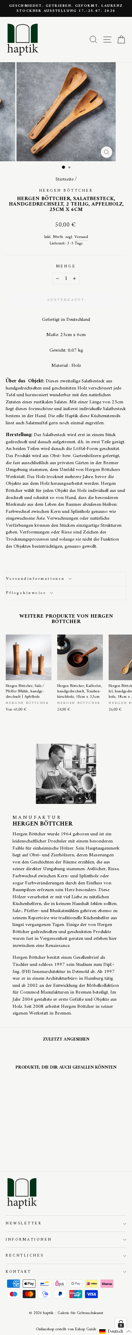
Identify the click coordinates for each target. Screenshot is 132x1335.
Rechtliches (25, 1255)
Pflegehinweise (26, 593)
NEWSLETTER (24, 1223)
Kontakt (18, 1271)
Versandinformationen (35, 578)
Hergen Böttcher (66, 190)
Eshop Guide (85, 1329)
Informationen (29, 1239)
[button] (115, 1331)
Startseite (64, 179)
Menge (66, 266)
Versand (81, 237)
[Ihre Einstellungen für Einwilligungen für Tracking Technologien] (121, 1324)
